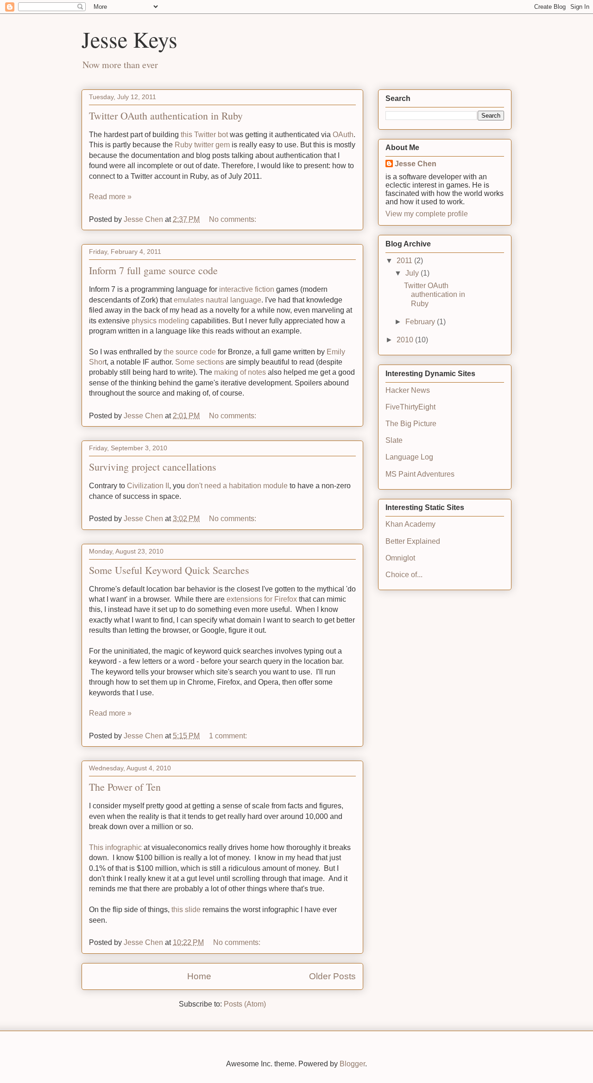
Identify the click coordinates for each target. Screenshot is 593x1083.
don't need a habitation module (237, 486)
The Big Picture (410, 424)
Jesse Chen (415, 164)
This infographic (116, 847)
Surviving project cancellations (152, 466)
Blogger (352, 1064)
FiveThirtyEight (410, 407)
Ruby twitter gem (202, 145)
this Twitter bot (204, 135)
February (421, 322)
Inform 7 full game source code (153, 270)
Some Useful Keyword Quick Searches (169, 570)
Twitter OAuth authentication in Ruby (166, 115)
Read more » (110, 197)
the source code (190, 352)
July (413, 273)
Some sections (199, 362)
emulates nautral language (217, 300)
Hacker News (407, 390)
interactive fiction (246, 289)
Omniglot (400, 558)
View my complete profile (426, 214)
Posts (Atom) (245, 1004)
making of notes (240, 372)
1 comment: (229, 736)
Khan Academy (410, 524)
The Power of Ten (125, 786)
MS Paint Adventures (419, 474)
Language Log (409, 457)
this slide (186, 909)
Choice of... (404, 575)
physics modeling (160, 321)
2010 (406, 340)
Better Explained (412, 541)
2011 (405, 260)
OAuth (343, 135)
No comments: (233, 219)
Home (199, 976)
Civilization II (148, 486)
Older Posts (332, 976)
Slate (394, 440)
